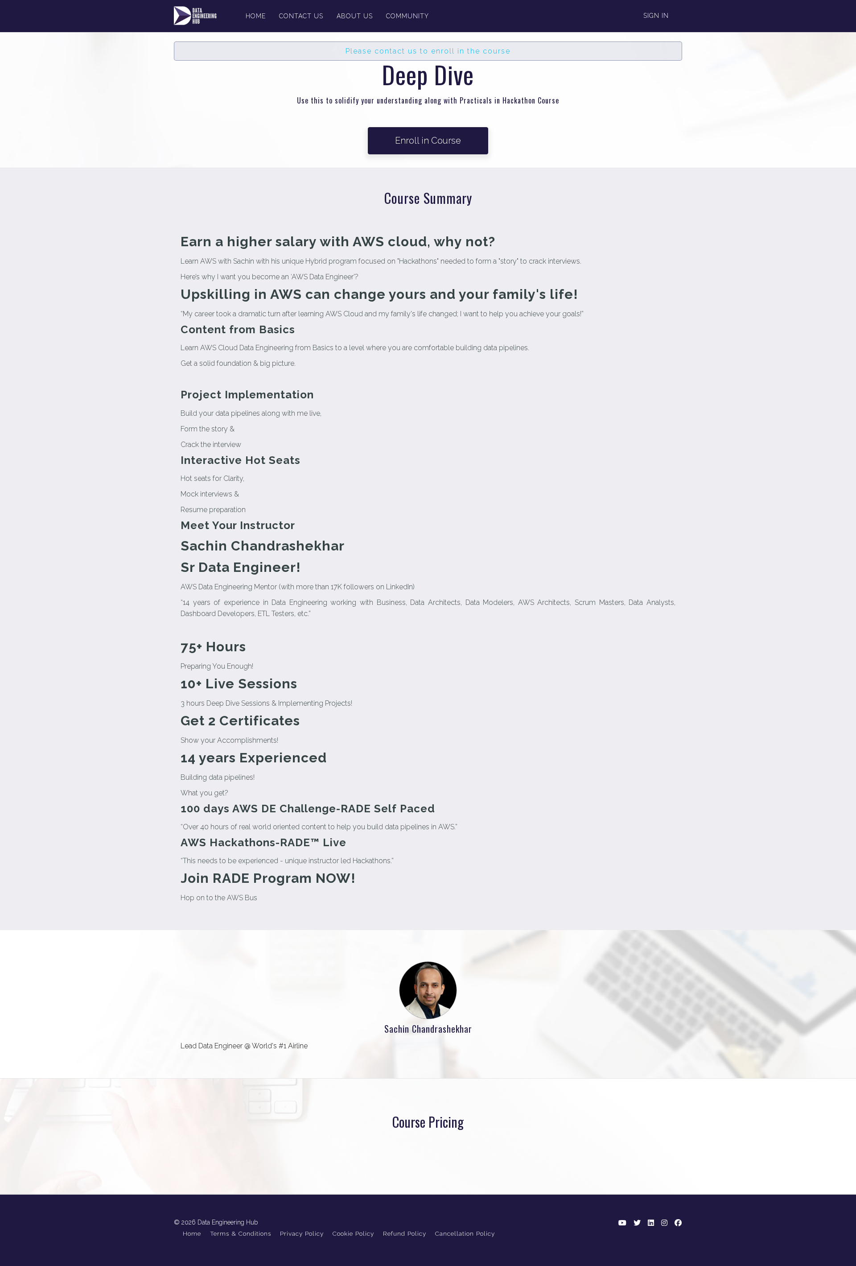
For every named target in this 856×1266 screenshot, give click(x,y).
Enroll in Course (428, 140)
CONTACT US (301, 16)
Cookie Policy (353, 1233)
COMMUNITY (407, 16)
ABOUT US (355, 16)
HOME (256, 16)
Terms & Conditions (240, 1233)
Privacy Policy (302, 1233)
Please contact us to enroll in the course (428, 51)
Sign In (656, 15)
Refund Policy (404, 1233)
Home (192, 1233)
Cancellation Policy (465, 1233)
